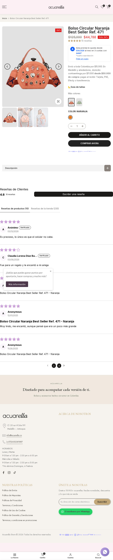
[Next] (59, 66)
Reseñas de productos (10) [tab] (15, 208)
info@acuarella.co (14, 435)
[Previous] (7, 66)
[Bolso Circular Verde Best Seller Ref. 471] (79, 102)
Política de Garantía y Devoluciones (17, 515)
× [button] (50, 271)
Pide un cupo (82, 59)
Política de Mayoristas (11, 495)
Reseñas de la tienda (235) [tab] (45, 208)
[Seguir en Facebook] (3, 472)
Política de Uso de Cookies (13, 510)
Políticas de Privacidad (12, 500)
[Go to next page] (64, 366)
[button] (74, 40)
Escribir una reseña (73, 194)
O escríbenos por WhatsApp (77, 511)
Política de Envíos (9, 490)
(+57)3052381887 (14, 441)
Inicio (4, 18)
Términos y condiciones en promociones (19, 520)
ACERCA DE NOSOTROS (75, 414)
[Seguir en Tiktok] (14, 472)
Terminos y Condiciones (12, 505)
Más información (17, 284)
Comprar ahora (89, 143)
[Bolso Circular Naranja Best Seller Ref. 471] (71, 102)
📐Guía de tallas (76, 87)
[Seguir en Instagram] (9, 472)
